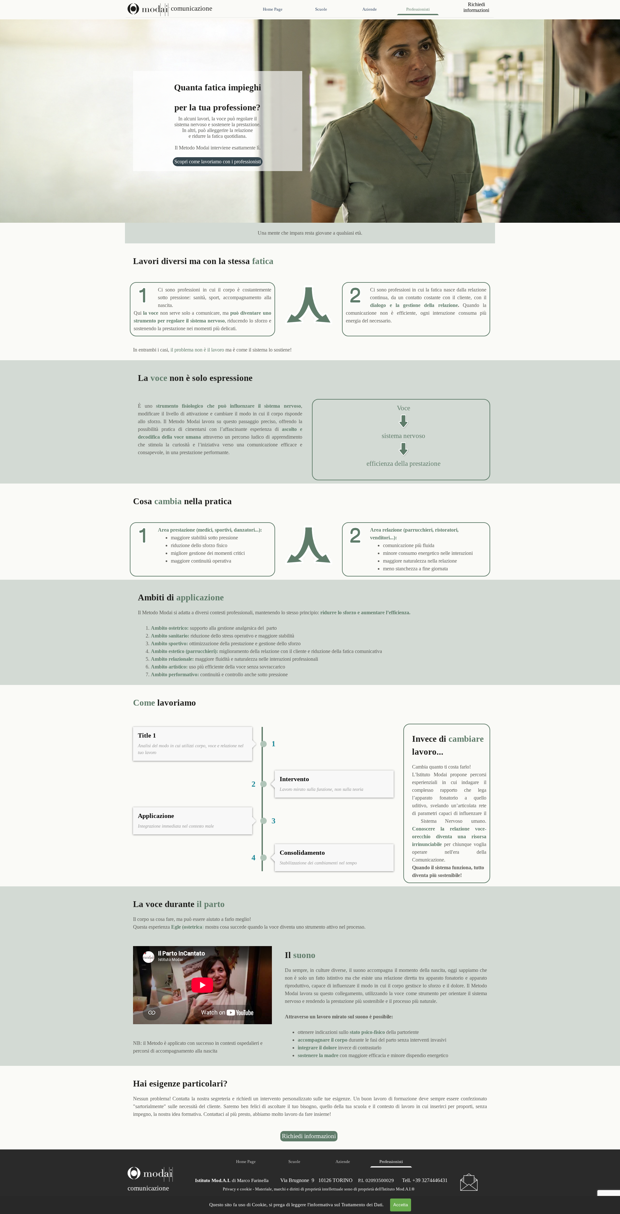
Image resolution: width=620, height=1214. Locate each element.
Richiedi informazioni (476, 7)
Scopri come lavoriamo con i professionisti (217, 161)
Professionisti (418, 9)
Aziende (369, 9)
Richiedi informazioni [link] (309, 1136)
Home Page (273, 9)
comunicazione (191, 8)
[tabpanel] (310, 233)
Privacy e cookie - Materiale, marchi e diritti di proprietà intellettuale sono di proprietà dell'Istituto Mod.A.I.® (319, 1189)
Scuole (321, 9)
